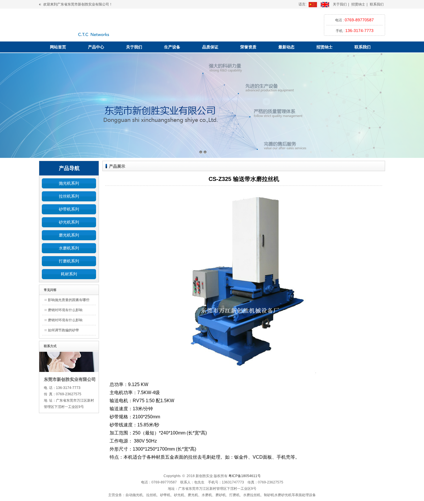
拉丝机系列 (69, 196)
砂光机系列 (69, 222)
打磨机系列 (69, 261)
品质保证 (210, 47)
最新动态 (286, 47)
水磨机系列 (69, 248)
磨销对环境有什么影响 (65, 310)
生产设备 (172, 47)
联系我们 (377, 4)
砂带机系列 (69, 209)
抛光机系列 (69, 183)
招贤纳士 (358, 4)
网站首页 (58, 47)
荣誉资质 (248, 47)
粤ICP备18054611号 (244, 476)
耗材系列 (69, 274)
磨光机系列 (69, 235)
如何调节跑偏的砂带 (63, 330)
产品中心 (96, 47)
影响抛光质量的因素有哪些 (68, 300)
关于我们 (340, 4)
